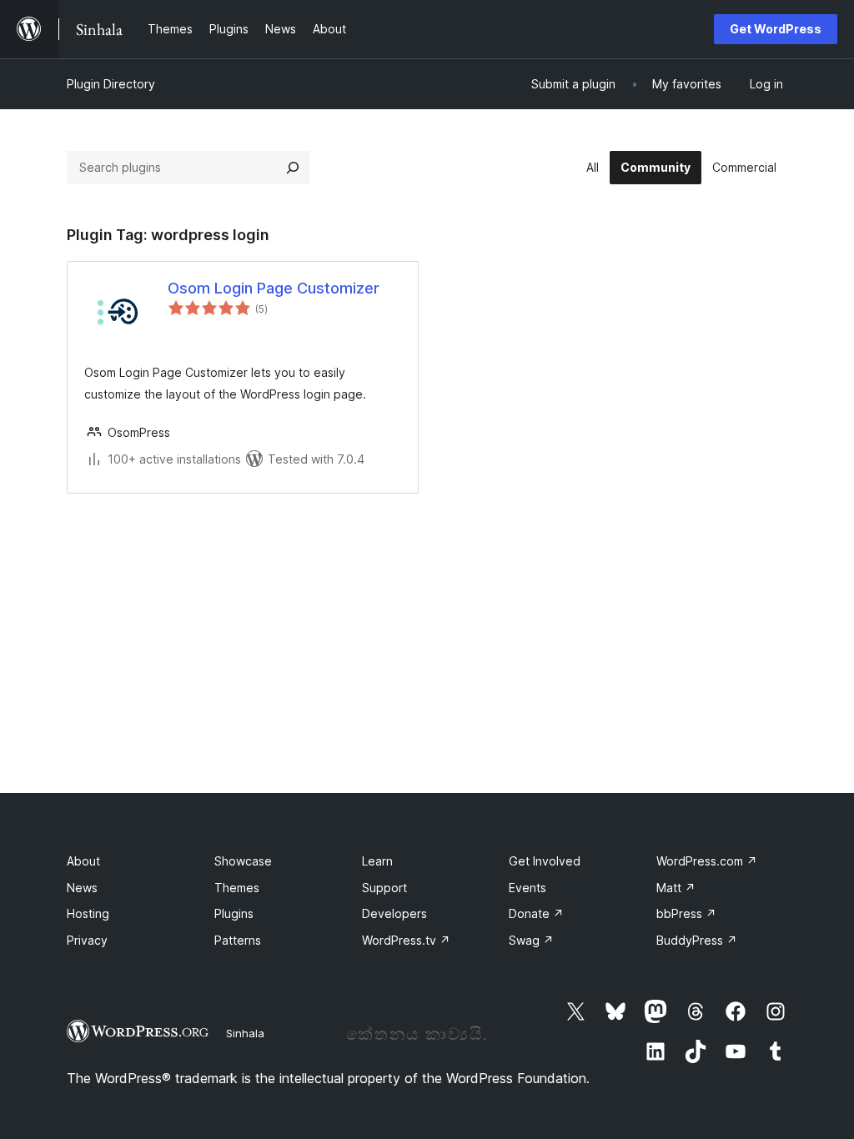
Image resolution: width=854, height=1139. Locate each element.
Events (527, 888)
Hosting (88, 913)
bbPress (686, 913)
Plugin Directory (111, 84)
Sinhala (245, 1033)
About (83, 861)
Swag (531, 940)
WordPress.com (706, 861)
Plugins (234, 913)
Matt (676, 888)
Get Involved (544, 861)
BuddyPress (696, 940)
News (82, 888)
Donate (536, 913)
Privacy (87, 940)
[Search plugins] (292, 167)
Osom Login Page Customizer (273, 288)
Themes (236, 888)
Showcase (243, 861)
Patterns (237, 940)
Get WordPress (775, 29)
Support (384, 888)
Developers (394, 913)
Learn (377, 861)
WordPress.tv (406, 940)
